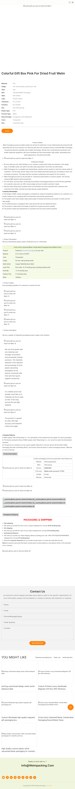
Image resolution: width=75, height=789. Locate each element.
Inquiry (7, 131)
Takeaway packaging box (43, 657)
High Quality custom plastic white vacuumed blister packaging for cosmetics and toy (18, 750)
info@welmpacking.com (37, 765)
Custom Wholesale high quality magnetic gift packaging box (18, 718)
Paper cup (57, 657)
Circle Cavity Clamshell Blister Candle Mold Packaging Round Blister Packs (55, 718)
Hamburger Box (67, 657)
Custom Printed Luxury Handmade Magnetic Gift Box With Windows (52, 687)
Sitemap (49, 785)
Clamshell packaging (28, 250)
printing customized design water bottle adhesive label (18, 687)
